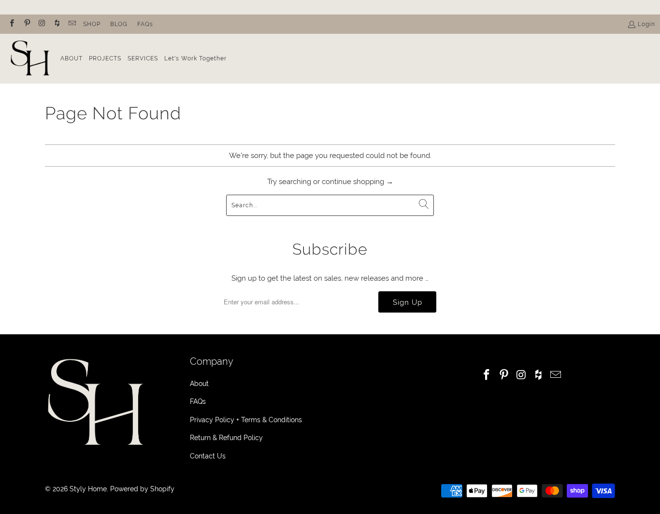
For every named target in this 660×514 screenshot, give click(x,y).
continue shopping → (357, 181)
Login (646, 24)
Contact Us (208, 456)
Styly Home (88, 489)
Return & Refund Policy (226, 438)
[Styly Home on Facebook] (11, 24)
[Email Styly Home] (72, 24)
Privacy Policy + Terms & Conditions (246, 420)
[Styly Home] (30, 59)
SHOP (91, 24)
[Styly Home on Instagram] (42, 24)
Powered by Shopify (142, 489)
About (199, 383)
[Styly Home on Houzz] (57, 24)
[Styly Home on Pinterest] (26, 24)
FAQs (145, 24)
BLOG (119, 24)
